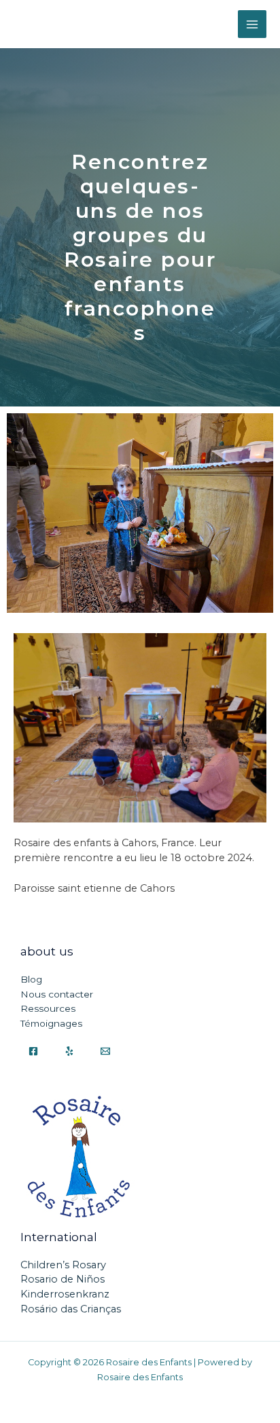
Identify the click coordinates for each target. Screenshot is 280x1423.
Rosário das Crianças (70, 1309)
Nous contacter (56, 994)
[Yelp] (69, 1051)
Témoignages (51, 1023)
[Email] (105, 1051)
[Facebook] (33, 1051)
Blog (31, 979)
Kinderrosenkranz (64, 1294)
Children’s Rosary (63, 1265)
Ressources (47, 1008)
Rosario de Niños (62, 1279)
